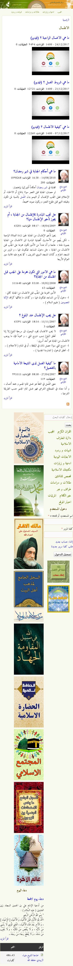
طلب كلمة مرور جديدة (62, 546)
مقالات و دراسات (32, 12)
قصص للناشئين (63, 476)
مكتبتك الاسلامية (61, 470)
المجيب (60, 12)
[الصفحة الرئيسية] (36, 7)
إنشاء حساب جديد (64, 541)
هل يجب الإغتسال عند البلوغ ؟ (37, 315)
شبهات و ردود (16, 12)
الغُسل (22, 197)
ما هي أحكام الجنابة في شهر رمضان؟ (35, 171)
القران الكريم (64, 432)
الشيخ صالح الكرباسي (63, 188)
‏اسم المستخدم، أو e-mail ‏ (60, 516)
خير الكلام (65, 496)
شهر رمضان (42, 187)
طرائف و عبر (64, 489)
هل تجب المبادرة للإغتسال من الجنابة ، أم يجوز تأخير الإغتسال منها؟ (31, 217)
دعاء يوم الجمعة (35, 899)
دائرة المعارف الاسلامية (64, 441)
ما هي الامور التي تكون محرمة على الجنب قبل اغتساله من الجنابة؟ (30, 274)
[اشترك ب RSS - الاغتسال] (68, 404)
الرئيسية (66, 20)
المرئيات (52, 496)
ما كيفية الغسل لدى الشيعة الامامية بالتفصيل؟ (35, 365)
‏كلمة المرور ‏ (67, 529)
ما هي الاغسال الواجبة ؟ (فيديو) (49, 38)
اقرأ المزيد (8, 206)
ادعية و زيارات (48, 12)
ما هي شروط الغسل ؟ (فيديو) (51, 82)
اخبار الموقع (65, 502)
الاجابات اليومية (62, 457)
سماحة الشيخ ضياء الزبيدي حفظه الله (32, 958)
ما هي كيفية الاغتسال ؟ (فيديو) (50, 127)
